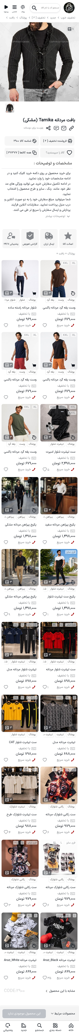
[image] (9, 108)
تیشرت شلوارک (17, 807)
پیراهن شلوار (46, 517)
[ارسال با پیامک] (56, 129)
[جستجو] (34, 6)
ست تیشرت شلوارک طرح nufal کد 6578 (21, 815)
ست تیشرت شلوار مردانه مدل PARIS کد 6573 (60, 670)
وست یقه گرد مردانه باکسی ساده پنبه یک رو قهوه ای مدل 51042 (59, 308)
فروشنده (55, 141)
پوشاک (23, 18)
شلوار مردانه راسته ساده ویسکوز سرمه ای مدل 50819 (22, 308)
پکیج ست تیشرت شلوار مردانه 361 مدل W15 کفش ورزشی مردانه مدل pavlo (60, 597)
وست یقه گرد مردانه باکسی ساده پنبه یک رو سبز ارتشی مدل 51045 (20, 452)
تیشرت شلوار (57, 444)
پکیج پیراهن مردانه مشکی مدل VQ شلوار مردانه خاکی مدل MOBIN (20, 597)
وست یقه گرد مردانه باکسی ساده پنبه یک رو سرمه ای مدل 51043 (20, 380)
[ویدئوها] (6, 7)
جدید (53, 18)
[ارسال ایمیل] (63, 129)
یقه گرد (50, 300)
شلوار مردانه (9, 300)
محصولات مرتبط (64, 1013)
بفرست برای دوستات (33, 128)
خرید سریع (24, 325)
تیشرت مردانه (46, 734)
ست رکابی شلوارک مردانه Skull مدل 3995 (60, 888)
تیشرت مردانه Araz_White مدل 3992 (20, 961)
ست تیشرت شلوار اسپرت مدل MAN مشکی (60, 452)
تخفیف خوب (68, 18)
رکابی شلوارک (57, 807)
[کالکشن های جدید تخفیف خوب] (14, 7)
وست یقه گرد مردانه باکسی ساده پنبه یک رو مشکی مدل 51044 (59, 380)
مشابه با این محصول (62, 991)
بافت (12, 18)
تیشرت (60, 734)
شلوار (22, 300)
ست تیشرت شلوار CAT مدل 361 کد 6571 (22, 743)
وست (61, 300)
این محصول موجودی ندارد (24, 1013)
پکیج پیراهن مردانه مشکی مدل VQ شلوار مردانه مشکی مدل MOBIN (20, 525)
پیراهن (21, 517)
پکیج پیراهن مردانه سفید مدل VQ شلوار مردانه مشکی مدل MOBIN (60, 525)
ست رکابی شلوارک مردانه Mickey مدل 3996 (21, 888)
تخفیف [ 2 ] (38, 18)
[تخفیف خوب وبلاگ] (23, 7)
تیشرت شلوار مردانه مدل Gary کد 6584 (21, 670)
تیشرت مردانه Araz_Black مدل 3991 (59, 961)
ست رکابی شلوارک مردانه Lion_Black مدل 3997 (60, 815)
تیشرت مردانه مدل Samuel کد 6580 (64, 743)
